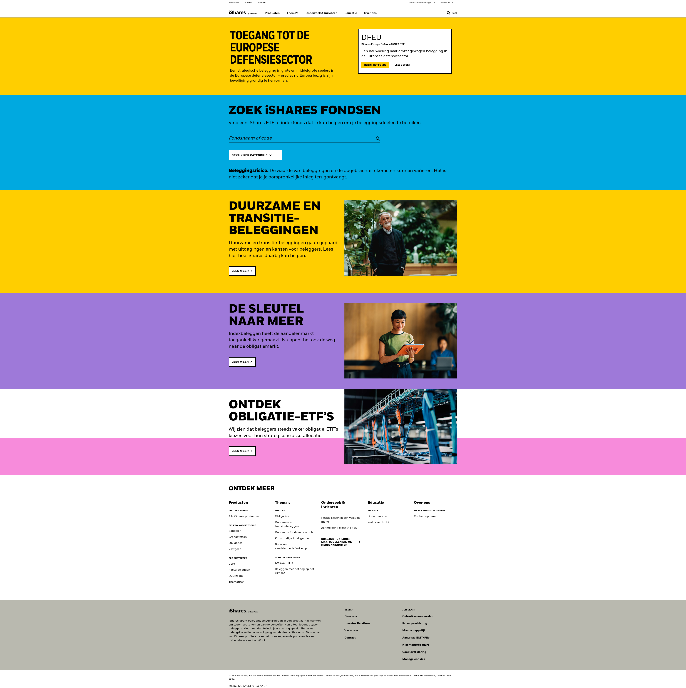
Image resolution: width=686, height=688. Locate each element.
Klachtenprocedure (415, 645)
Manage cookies (413, 659)
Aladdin (262, 3)
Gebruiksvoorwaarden (417, 616)
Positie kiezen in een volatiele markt (340, 520)
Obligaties (235, 543)
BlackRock (234, 3)
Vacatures (351, 630)
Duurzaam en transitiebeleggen (287, 524)
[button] (448, 13)
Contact (350, 637)
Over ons (350, 616)
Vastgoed (235, 549)
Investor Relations (357, 623)
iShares (248, 3)
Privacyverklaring (414, 623)
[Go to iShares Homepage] (243, 12)
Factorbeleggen (239, 570)
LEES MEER (240, 271)
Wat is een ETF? (378, 522)
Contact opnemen (426, 516)
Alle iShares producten (244, 516)
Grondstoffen (238, 537)
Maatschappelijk (414, 630)
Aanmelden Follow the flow (339, 528)
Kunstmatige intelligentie (292, 538)
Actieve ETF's (284, 563)
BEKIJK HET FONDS (375, 65)
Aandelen (235, 531)
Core (232, 563)
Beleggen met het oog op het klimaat (294, 571)
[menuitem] (272, 13)
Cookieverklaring (414, 652)
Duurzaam (236, 576)
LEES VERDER (402, 65)
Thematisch (237, 582)
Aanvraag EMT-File (415, 637)
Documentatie (377, 516)
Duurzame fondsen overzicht (294, 532)
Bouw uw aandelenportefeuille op (291, 546)
